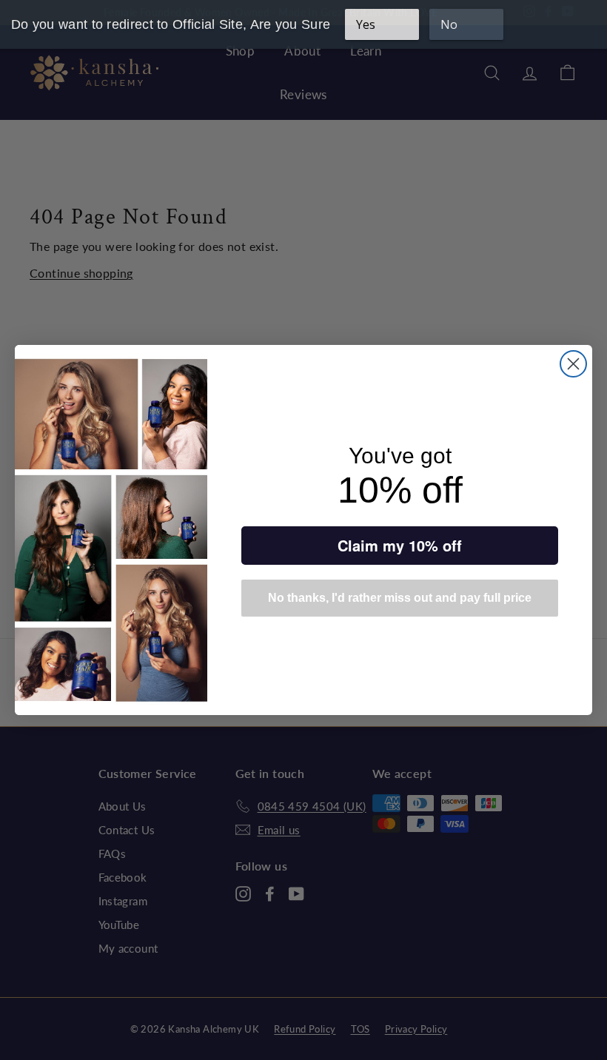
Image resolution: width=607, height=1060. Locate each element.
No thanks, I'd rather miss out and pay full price (399, 597)
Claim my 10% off (400, 545)
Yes (366, 24)
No (449, 24)
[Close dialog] (573, 364)
